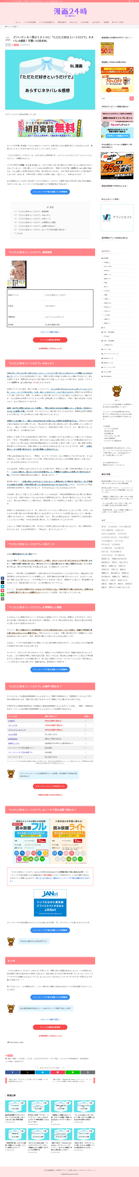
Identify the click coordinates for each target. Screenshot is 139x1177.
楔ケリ (106, 287)
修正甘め (105, 562)
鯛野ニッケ (107, 274)
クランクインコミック (17, 730)
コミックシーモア (109, 367)
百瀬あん (107, 262)
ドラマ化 (116, 544)
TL (104, 327)
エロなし (119, 530)
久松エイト (107, 311)
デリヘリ (119, 541)
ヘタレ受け (21, 1058)
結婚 (104, 584)
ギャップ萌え (54, 1058)
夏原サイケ (107, 278)
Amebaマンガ (108, 358)
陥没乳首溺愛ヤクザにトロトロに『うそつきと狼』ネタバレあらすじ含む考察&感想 (117, 482)
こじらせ (29, 1058)
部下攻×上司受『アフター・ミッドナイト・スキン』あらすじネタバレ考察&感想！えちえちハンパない (117, 490)
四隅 (105, 295)
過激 (104, 587)
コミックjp (107, 349)
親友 (120, 584)
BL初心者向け (84, 1058)
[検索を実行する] (131, 98)
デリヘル (105, 544)
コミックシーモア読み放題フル (20, 752)
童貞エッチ (122, 580)
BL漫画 (16, 45)
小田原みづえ (108, 345)
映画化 (125, 573)
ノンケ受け (107, 548)
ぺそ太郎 (107, 315)
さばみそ (107, 291)
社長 (113, 580)
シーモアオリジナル (109, 537)
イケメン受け (125, 526)
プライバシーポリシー (86, 1170)
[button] (12, 1072)
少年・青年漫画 (108, 332)
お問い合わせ (73, 1170)
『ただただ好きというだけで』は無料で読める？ (36, 226)
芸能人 (112, 584)
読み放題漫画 (49, 1170)
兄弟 (114, 562)
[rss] (129, 1)
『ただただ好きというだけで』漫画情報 (33, 211)
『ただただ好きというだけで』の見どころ (33, 219)
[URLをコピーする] (87, 1072)
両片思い (105, 559)
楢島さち (107, 323)
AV (104, 526)
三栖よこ (107, 299)
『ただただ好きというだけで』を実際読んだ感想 (36, 222)
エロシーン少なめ (108, 534)
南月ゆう (107, 270)
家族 (122, 569)
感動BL (105, 573)
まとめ (20, 233)
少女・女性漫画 (108, 341)
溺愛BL (116, 576)
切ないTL (123, 562)
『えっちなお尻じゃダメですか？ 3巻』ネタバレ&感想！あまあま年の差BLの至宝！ (117, 504)
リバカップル (107, 555)
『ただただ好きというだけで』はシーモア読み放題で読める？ (41, 230)
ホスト (105, 551)
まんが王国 (107, 372)
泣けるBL (106, 576)
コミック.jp (12, 725)
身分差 (129, 584)
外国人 (122, 566)
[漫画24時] (69, 11)
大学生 (105, 569)
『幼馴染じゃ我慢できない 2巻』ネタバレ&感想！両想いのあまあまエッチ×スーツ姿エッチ (117, 498)
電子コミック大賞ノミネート (119, 587)
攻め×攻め (115, 573)
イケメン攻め (107, 530)
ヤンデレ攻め (116, 551)
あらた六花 (107, 266)
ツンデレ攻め (107, 541)
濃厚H (125, 576)
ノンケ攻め (9, 1061)
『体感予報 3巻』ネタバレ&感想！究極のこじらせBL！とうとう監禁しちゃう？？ (117, 511)
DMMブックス (108, 363)
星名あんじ (107, 307)
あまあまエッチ (19, 1061)
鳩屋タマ (107, 319)
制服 (9, 1058)
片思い (105, 580)
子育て (114, 569)
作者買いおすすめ (119, 559)
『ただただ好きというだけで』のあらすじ (33, 215)
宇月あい (107, 336)
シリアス (122, 534)
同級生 (14, 1058)
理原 (105, 282)
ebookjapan (107, 376)
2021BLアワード (61, 1170)
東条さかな (107, 303)
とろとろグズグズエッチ (41, 1058)
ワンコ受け (119, 555)
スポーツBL (124, 537)
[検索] (132, 1)
